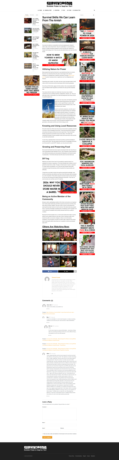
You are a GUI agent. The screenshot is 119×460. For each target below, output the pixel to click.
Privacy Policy (71, 456)
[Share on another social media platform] (75, 271)
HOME (40, 10)
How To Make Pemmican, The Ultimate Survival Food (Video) (36, 21)
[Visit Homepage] (59, 4)
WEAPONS (57, 10)
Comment (44, 407)
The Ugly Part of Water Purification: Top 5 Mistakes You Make (36, 55)
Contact (88, 456)
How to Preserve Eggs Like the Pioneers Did (36, 65)
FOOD (63, 10)
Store (69, 10)
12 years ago (55, 304)
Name (44, 422)
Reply (49, 308)
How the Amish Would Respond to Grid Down (36, 30)
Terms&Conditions (78, 456)
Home (43, 13)
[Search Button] (94, 10)
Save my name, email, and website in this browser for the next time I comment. (60, 433)
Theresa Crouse (56, 277)
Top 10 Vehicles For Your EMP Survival (36, 38)
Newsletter (77, 10)
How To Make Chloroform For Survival (36, 45)
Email (43, 428)
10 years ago (53, 317)
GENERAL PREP (48, 10)
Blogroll (84, 456)
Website (62, 428)
